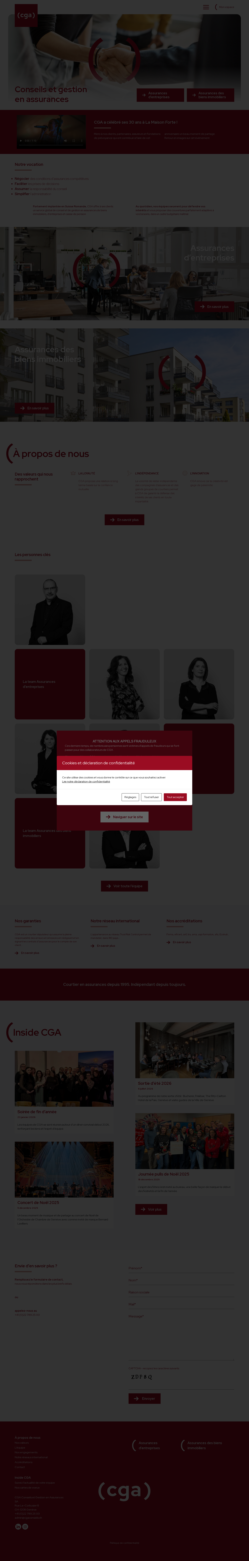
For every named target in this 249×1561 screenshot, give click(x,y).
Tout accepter (175, 797)
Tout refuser (151, 797)
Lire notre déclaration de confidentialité (86, 781)
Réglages (130, 797)
